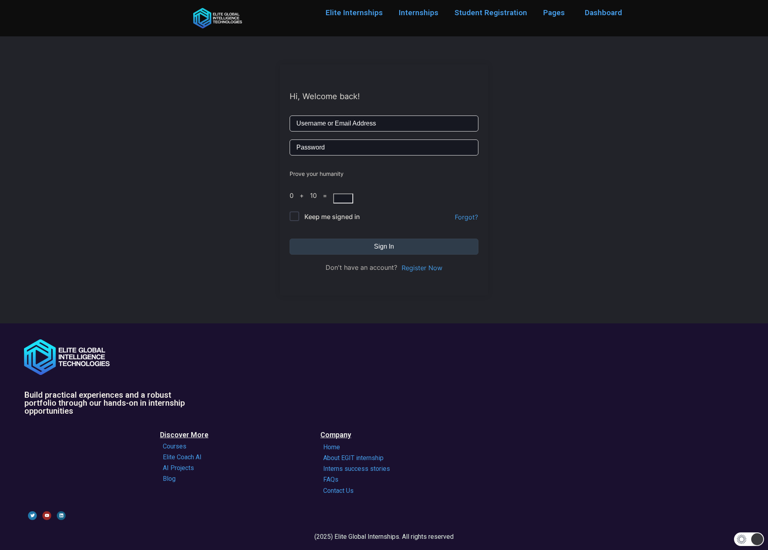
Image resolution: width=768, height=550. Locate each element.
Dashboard (603, 12)
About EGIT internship (353, 458)
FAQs (330, 479)
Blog (169, 478)
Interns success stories (356, 468)
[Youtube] (46, 515)
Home (331, 447)
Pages (554, 12)
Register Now (422, 268)
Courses (174, 446)
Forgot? (466, 217)
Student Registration (490, 12)
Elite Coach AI (182, 457)
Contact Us (338, 490)
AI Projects (178, 468)
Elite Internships (354, 12)
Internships (418, 12)
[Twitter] (32, 515)
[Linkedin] (61, 515)
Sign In (384, 246)
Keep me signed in (332, 217)
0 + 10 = (311, 195)
